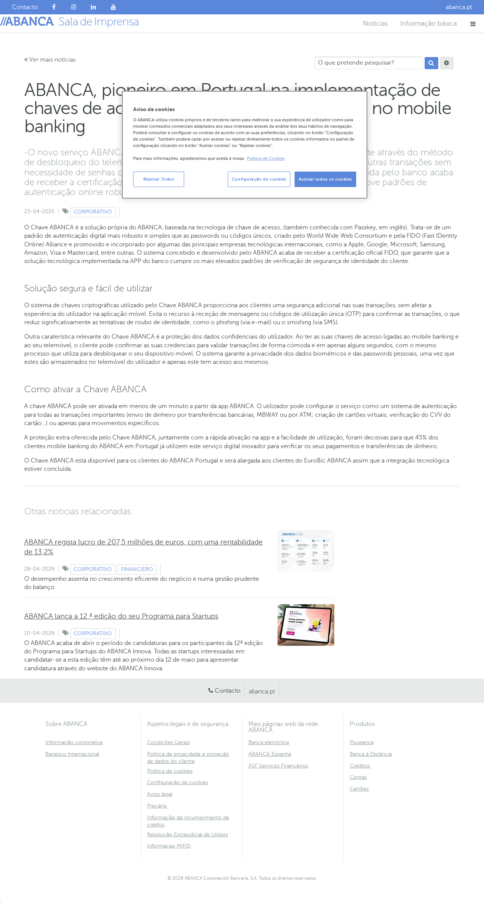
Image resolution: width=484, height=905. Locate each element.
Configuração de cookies (177, 782)
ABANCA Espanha (269, 754)
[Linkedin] (94, 7)
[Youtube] (114, 7)
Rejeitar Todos (158, 179)
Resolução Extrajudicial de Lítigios (187, 834)
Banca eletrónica (268, 742)
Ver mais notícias (52, 59)
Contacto (227, 690)
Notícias (375, 23)
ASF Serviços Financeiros (278, 766)
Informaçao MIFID (169, 846)
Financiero (137, 569)
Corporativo (93, 212)
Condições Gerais (168, 742)
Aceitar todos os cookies (325, 179)
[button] (473, 23)
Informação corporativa (73, 742)
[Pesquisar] (431, 63)
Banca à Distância (371, 754)
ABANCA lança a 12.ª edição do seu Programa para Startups (121, 616)
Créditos (360, 766)
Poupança (362, 742)
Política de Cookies (266, 158)
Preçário (157, 806)
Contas (358, 777)
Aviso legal (159, 794)
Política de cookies (169, 771)
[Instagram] (74, 7)
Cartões (359, 789)
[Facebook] (54, 7)
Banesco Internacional (72, 754)
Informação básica (428, 23)
